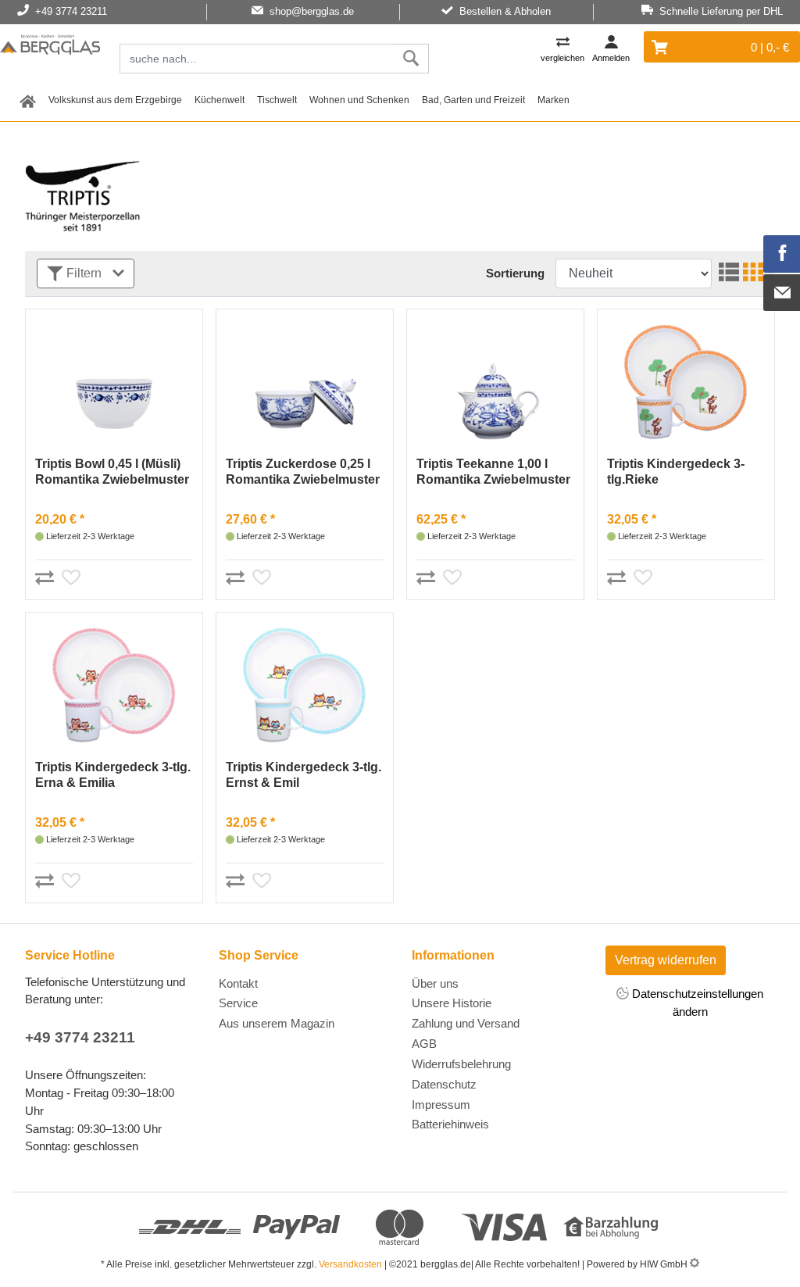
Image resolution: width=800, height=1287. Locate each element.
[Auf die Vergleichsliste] (47, 575)
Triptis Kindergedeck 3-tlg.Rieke (676, 471)
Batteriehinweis (450, 1124)
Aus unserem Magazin (276, 1023)
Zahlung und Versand (466, 1023)
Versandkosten (350, 1264)
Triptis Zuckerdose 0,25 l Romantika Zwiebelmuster (303, 471)
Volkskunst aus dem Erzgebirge (115, 100)
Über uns (435, 983)
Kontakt (238, 983)
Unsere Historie (451, 1003)
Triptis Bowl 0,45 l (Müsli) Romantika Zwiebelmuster (112, 471)
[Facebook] (782, 254)
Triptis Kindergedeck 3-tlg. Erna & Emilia (113, 774)
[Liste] (727, 273)
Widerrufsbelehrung (461, 1064)
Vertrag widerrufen (665, 960)
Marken (554, 100)
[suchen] (411, 58)
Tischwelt (277, 100)
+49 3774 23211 (80, 1037)
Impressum (441, 1104)
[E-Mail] (782, 293)
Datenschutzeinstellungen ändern (696, 1002)
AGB (424, 1043)
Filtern (84, 273)
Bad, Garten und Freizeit (473, 100)
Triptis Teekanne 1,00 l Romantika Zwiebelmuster (493, 471)
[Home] (50, 46)
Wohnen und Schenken (359, 100)
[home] (27, 99)
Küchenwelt (220, 100)
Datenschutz (444, 1084)
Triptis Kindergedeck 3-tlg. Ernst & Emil (303, 774)
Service (238, 1003)
